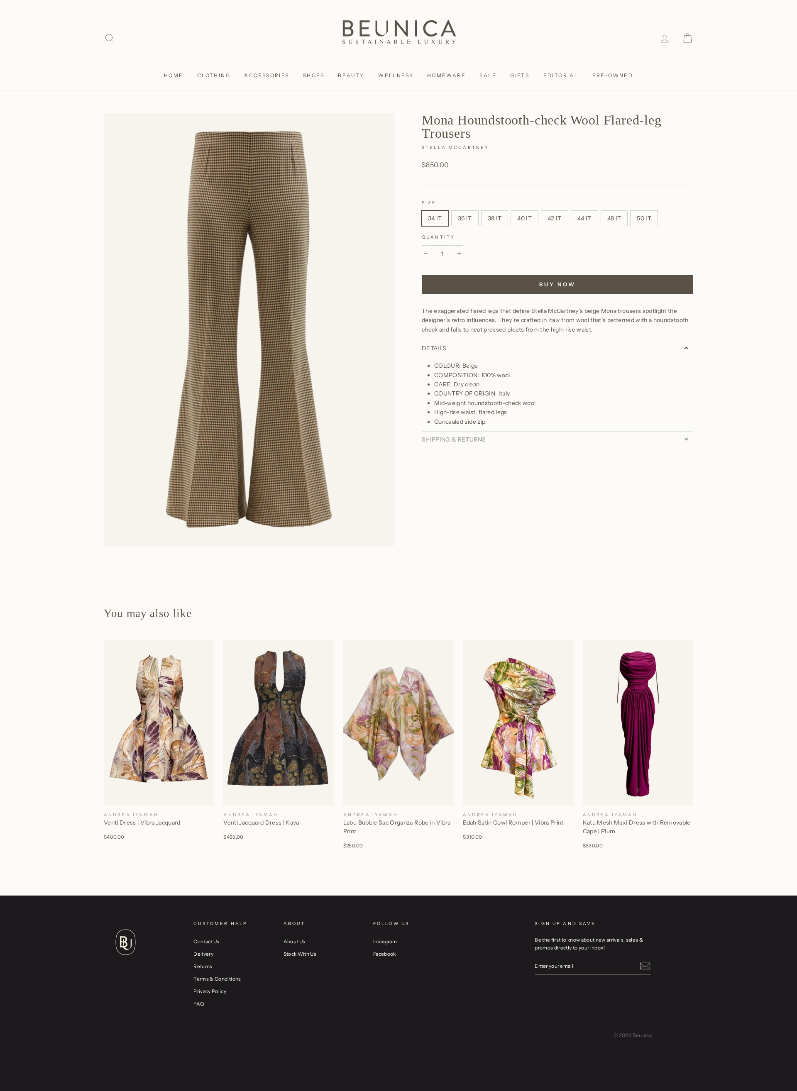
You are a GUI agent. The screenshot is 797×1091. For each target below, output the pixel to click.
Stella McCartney (455, 147)
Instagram (385, 941)
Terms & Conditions (217, 979)
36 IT (465, 218)
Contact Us (206, 941)
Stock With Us (300, 954)
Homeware (446, 75)
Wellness (395, 75)
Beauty (351, 75)
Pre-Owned (612, 75)
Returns (202, 966)
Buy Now (557, 284)
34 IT (435, 218)
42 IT (555, 218)
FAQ (198, 1004)
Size (429, 202)
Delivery (203, 954)
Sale (487, 75)
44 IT (584, 218)
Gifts (519, 75)
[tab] (557, 348)
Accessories (266, 75)
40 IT (524, 218)
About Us (295, 941)
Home (173, 75)
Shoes (313, 75)
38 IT (495, 218)
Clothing (213, 75)
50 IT (644, 218)
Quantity (438, 237)
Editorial (561, 75)
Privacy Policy (209, 991)
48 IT (614, 218)
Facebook (384, 954)
